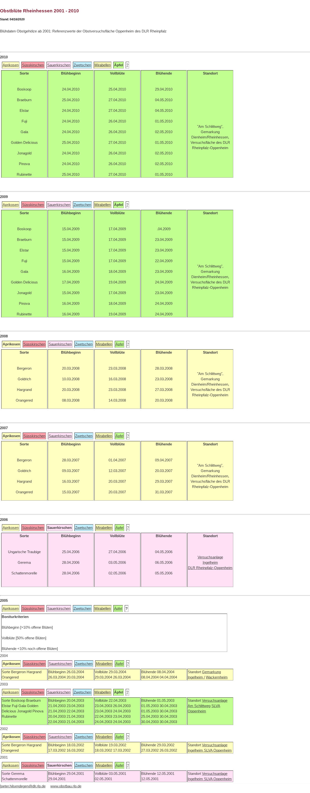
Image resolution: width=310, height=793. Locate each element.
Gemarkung (211, 672)
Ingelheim (196, 750)
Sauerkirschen (58, 65)
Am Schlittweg (199, 706)
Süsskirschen (33, 65)
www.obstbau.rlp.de (65, 786)
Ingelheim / (196, 677)
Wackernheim (217, 677)
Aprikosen (11, 65)
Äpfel (120, 344)
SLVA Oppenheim (218, 750)
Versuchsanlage (214, 700)
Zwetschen (82, 65)
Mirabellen (102, 65)
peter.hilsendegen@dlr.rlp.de (23, 786)
